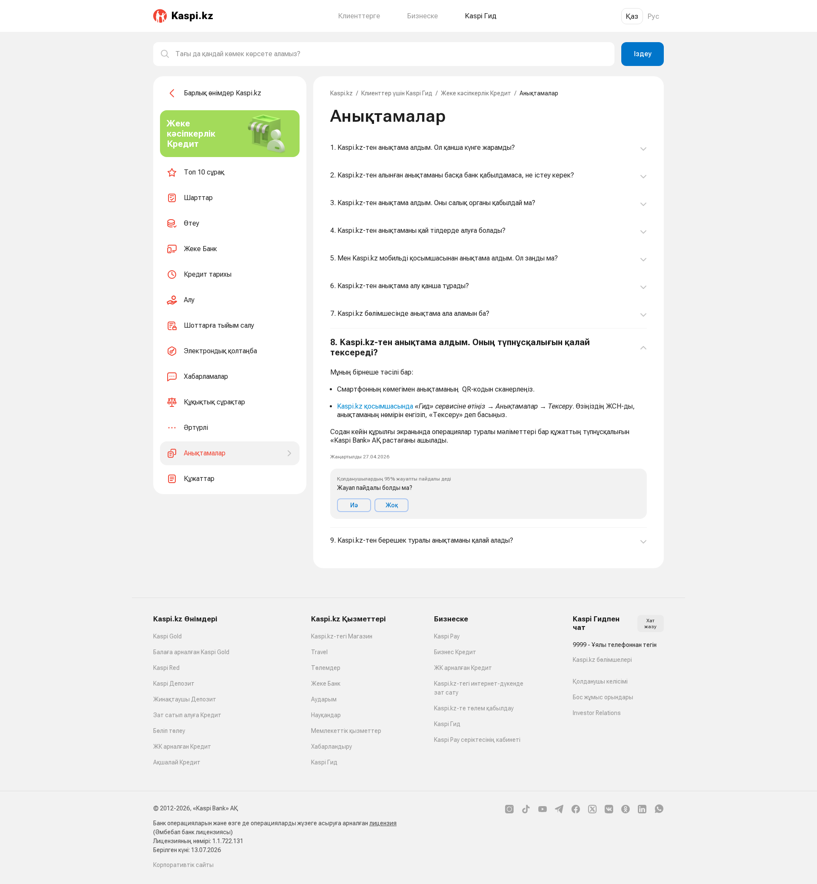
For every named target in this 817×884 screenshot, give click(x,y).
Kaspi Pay (447, 636)
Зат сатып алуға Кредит (187, 715)
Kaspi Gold (167, 636)
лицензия (383, 823)
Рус (653, 16)
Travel (319, 652)
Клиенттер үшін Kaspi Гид (396, 93)
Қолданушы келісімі (600, 681)
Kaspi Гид (324, 762)
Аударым (324, 699)
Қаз (632, 16)
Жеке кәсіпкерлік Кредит (476, 93)
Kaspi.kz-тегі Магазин (341, 636)
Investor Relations (597, 712)
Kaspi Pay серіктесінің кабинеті (477, 739)
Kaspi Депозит (173, 683)
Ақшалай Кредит (176, 762)
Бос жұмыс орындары (603, 697)
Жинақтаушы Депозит (184, 699)
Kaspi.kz (341, 93)
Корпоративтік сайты (183, 864)
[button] (488, 428)
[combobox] (391, 54)
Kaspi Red (166, 667)
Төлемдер (325, 667)
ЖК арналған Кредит (182, 746)
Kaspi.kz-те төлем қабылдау (474, 708)
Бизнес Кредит (455, 652)
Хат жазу (650, 623)
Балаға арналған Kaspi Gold (191, 652)
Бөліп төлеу (169, 730)
